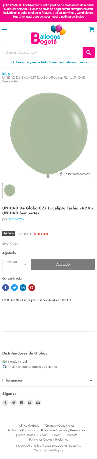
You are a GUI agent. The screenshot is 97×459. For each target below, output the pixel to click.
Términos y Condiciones (59, 425)
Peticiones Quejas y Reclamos (48, 439)
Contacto (71, 435)
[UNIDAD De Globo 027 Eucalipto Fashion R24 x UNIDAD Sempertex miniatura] (9, 190)
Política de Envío (28, 425)
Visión (43, 435)
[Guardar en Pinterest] (31, 287)
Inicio (6, 73)
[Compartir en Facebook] (5, 287)
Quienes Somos (25, 435)
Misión (56, 435)
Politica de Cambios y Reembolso (63, 430)
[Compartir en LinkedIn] (23, 287)
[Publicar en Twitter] (14, 287)
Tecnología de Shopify (48, 450)
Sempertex (16, 219)
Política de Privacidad (21, 430)
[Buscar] (89, 52)
